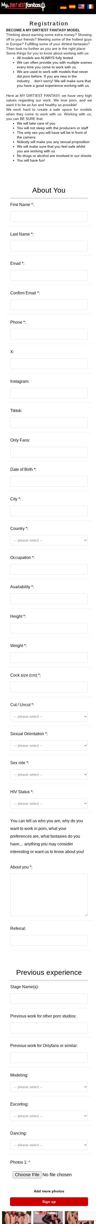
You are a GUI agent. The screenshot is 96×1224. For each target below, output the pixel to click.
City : (15, 499)
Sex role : (19, 763)
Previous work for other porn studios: (43, 1016)
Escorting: (19, 1104)
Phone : (18, 322)
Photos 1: (20, 1162)
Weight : (18, 645)
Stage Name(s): (46, 978)
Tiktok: (16, 410)
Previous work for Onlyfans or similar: (44, 1045)
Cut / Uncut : (22, 705)
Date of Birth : (23, 469)
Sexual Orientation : (29, 734)
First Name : (38, 196)
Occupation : (22, 557)
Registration (48, 23)
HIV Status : (21, 792)
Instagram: (19, 381)
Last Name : (22, 234)
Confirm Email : (25, 293)
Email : (17, 263)
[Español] (72, 9)
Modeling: (19, 1075)
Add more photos (49, 1191)
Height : (18, 616)
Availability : (22, 587)
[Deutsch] (63, 9)
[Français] (90, 9)
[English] (81, 9)
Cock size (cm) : (25, 675)
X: (12, 352)
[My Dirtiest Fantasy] (25, 7)
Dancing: (18, 1133)
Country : (19, 528)
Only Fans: (20, 440)
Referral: (18, 928)
